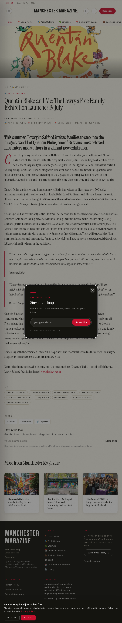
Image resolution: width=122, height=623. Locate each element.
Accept (28, 617)
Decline (12, 617)
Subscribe (81, 322)
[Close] (92, 290)
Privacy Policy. (28, 611)
